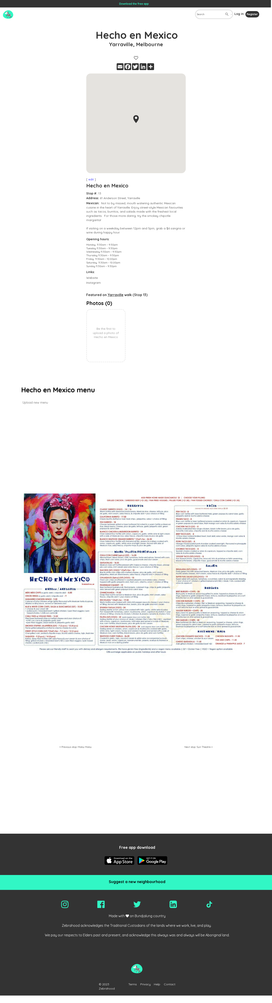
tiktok (209, 904)
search (227, 14)
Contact (169, 984)
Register (252, 14)
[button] (136, 119)
